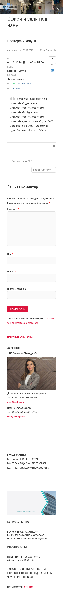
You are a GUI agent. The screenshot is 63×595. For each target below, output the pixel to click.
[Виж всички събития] (52, 58)
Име (10, 254)
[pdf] (31, 586)
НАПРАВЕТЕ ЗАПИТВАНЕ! (20, 337)
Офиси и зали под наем (27, 22)
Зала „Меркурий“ (23, 83)
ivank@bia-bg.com (16, 416)
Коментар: (13, 209)
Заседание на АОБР (20, 161)
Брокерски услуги (43, 169)
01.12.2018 (28, 50)
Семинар (19, 88)
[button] (52, 65)
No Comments (49, 50)
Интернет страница (16, 289)
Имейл (11, 271)
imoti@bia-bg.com (15, 402)
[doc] (26, 586)
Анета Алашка (14, 50)
